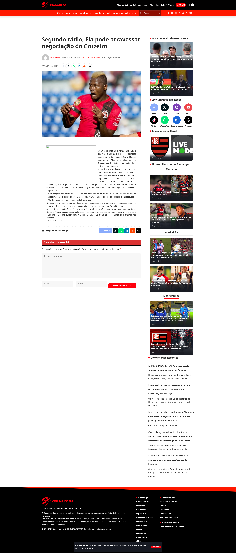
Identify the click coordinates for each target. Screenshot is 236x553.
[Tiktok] (154, 121)
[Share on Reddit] (84, 65)
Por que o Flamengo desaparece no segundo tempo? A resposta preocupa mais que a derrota (171, 416)
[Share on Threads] (89, 65)
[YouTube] (172, 13)
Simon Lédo (55, 58)
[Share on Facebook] (63, 65)
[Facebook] (165, 13)
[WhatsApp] (187, 13)
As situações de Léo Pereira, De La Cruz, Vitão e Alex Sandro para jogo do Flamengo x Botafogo (171, 283)
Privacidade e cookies (85, 545)
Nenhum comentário (91, 58)
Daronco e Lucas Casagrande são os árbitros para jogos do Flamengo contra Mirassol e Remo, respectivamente (171, 255)
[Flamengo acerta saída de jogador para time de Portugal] (171, 188)
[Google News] (176, 13)
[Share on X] (68, 65)
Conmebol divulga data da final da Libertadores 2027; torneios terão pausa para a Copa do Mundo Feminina (169, 346)
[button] (156, 547)
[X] (168, 13)
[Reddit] (183, 13)
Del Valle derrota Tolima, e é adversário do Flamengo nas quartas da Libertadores (170, 88)
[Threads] (190, 13)
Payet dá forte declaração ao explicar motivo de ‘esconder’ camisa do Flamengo (169, 459)
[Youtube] (188, 109)
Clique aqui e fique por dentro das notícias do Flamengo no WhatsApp (97, 13)
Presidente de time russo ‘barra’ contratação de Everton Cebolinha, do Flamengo (169, 389)
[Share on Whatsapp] (73, 65)
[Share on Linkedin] (79, 65)
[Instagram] (180, 13)
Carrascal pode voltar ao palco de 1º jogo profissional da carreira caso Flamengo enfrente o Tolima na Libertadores (170, 318)
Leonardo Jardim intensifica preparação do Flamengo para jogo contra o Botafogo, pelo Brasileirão (171, 59)
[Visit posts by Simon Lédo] (45, 58)
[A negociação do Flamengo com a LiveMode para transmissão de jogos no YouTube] (171, 148)
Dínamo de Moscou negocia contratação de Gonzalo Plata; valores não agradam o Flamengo (171, 219)
